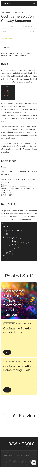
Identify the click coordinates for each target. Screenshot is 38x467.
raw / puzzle (6, 12)
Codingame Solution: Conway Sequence (17, 18)
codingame (19, 12)
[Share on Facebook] (27, 31)
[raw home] (5, 3)
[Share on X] (30, 31)
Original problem (7, 39)
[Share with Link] (33, 31)
